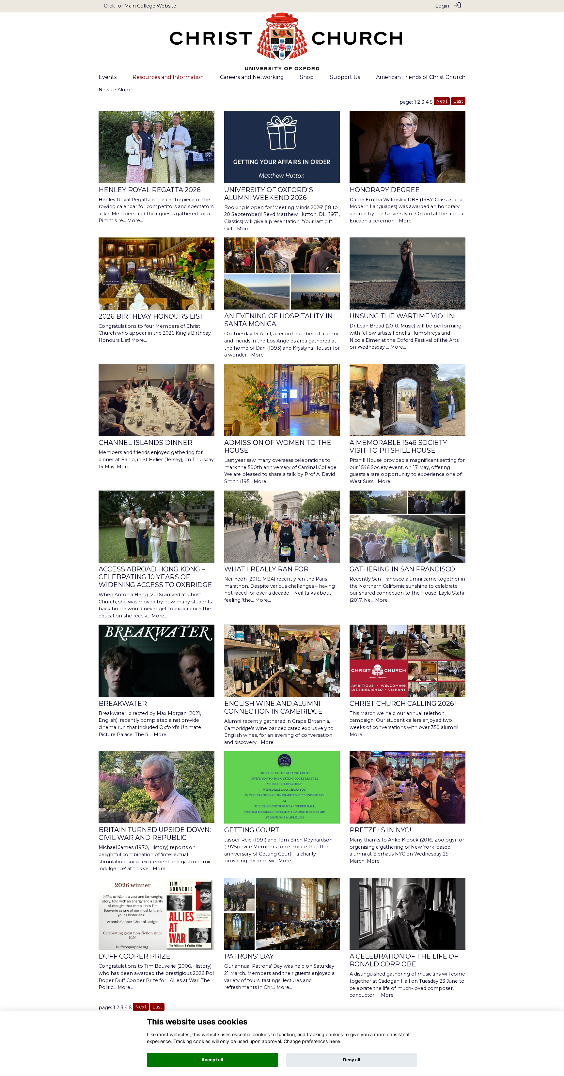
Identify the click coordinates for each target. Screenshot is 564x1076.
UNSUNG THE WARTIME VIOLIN (402, 316)
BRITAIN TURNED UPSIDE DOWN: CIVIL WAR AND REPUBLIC (155, 833)
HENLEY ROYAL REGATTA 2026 (150, 190)
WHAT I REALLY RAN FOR (266, 569)
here (334, 1041)
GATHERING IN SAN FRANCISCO (402, 569)
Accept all (212, 1059)
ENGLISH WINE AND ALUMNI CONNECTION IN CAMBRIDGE (273, 707)
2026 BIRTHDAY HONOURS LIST (151, 316)
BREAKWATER (123, 703)
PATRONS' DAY (249, 956)
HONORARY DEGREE (385, 190)
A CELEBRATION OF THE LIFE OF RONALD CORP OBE (404, 960)
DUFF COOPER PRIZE (134, 956)
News (105, 90)
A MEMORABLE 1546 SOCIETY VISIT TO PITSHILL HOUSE (398, 446)
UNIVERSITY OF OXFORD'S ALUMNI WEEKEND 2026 (268, 194)
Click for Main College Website (140, 6)
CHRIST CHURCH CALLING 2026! (403, 703)
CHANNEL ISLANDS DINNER (145, 443)
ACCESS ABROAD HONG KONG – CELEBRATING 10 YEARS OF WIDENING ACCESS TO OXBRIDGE (155, 577)
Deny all (351, 1059)
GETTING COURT (251, 830)
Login (442, 6)
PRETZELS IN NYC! (380, 830)
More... (135, 220)
